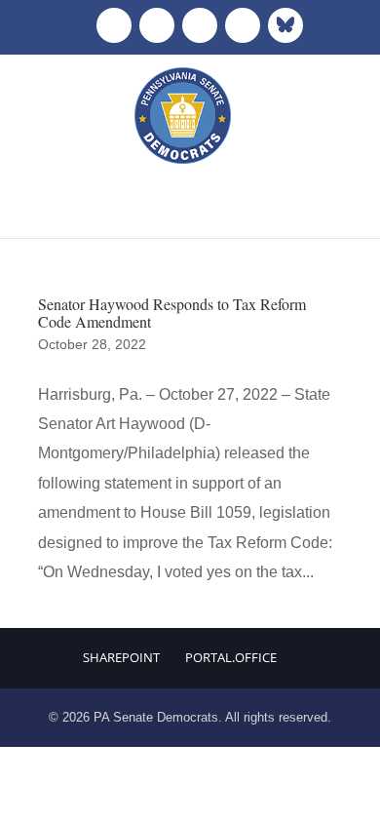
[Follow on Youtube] (242, 25)
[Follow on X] (156, 25)
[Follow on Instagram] (199, 25)
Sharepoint (121, 657)
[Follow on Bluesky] (285, 25)
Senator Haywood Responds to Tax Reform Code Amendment (172, 313)
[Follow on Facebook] (114, 25)
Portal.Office (231, 657)
